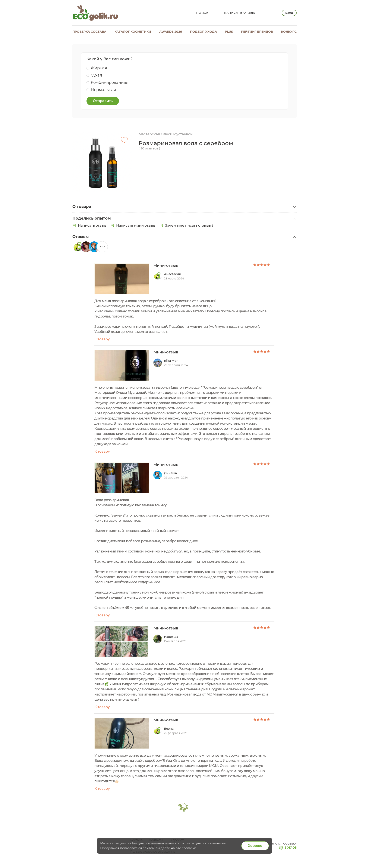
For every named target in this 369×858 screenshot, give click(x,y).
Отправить (103, 101)
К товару (102, 339)
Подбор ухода (203, 32)
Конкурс (289, 32)
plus (229, 32)
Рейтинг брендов (257, 32)
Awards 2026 (170, 32)
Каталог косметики (132, 32)
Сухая (96, 75)
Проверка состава (89, 32)
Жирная (99, 68)
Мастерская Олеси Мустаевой (166, 134)
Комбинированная (109, 82)
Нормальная (103, 89)
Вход (289, 12)
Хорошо (255, 846)
